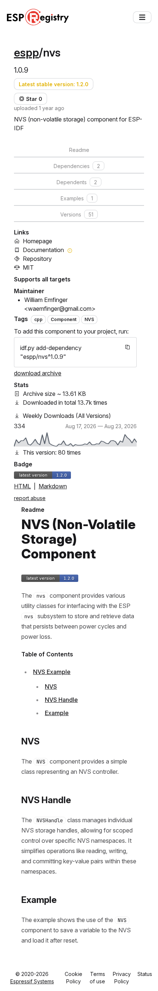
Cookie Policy (73, 977)
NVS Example (52, 671)
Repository (37, 258)
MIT (28, 267)
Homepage (37, 241)
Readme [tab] (79, 150)
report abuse (30, 498)
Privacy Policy (122, 977)
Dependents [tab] (77, 182)
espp (26, 52)
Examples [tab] (77, 198)
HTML (22, 486)
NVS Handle (61, 699)
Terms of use (97, 977)
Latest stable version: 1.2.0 (54, 84)
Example (57, 713)
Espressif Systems (32, 981)
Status (144, 974)
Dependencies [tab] (77, 166)
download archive (37, 373)
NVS (51, 686)
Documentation (43, 250)
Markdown (53, 486)
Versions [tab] (76, 214)
